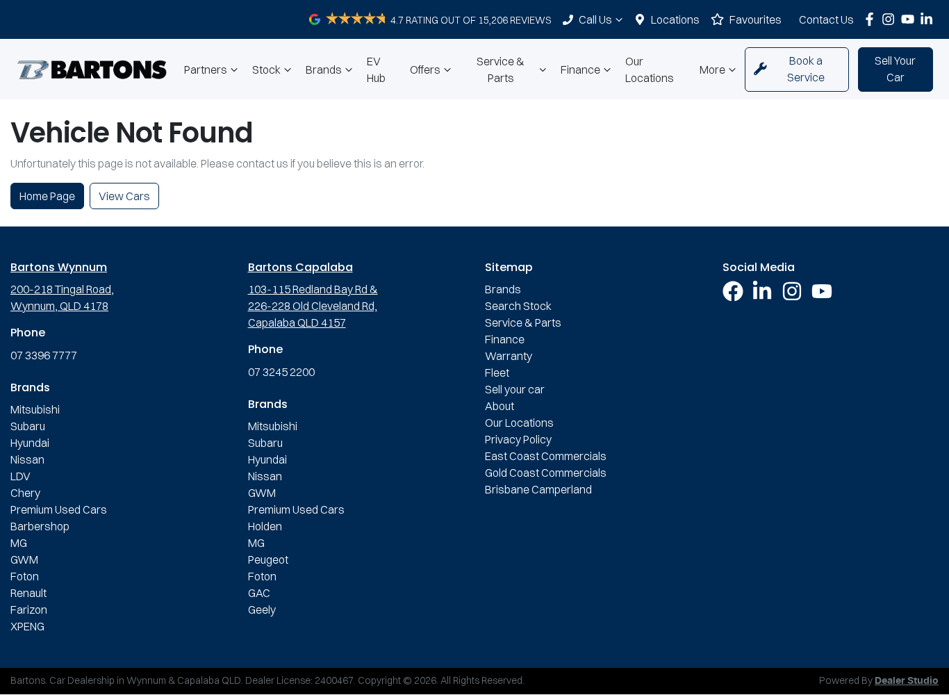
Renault (28, 593)
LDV (20, 476)
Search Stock (518, 306)
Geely (262, 609)
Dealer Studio (907, 681)
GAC (259, 593)
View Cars (124, 196)
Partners (205, 69)
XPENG (27, 626)
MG (18, 543)
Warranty (508, 356)
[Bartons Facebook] (872, 19)
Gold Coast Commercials (545, 473)
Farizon (28, 609)
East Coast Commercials (545, 456)
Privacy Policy (518, 439)
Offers (425, 69)
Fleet (497, 372)
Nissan (27, 459)
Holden (265, 526)
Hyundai (29, 443)
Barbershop (39, 526)
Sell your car (515, 389)
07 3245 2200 (281, 372)
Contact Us (826, 19)
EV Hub (376, 69)
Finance (580, 69)
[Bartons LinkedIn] (929, 19)
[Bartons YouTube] (910, 19)
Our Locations (649, 69)
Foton (24, 576)
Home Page (47, 196)
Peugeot (268, 559)
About (499, 406)
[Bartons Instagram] (891, 19)
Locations (675, 19)
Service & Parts (501, 69)
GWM (24, 559)
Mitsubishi (35, 409)
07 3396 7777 (43, 355)
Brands (324, 69)
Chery (25, 493)
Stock (266, 69)
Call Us (595, 19)
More (712, 69)
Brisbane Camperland (538, 489)
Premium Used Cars (58, 509)
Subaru (27, 426)
